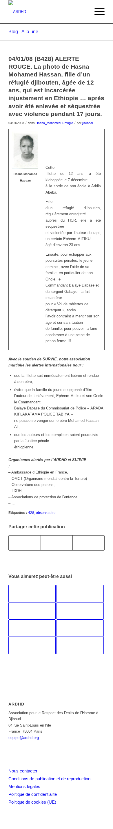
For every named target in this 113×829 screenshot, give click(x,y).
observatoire (46, 512)
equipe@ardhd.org (23, 738)
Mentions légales (24, 786)
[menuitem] (97, 11)
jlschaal (87, 123)
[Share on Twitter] (88, 543)
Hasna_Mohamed (48, 123)
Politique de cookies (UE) (32, 802)
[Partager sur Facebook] (25, 543)
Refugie (67, 123)
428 (31, 512)
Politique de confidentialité (32, 794)
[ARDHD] (46, 11)
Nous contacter (22, 770)
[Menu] (97, 11)
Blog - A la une (23, 31)
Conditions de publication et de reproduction (49, 778)
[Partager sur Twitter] (56, 543)
